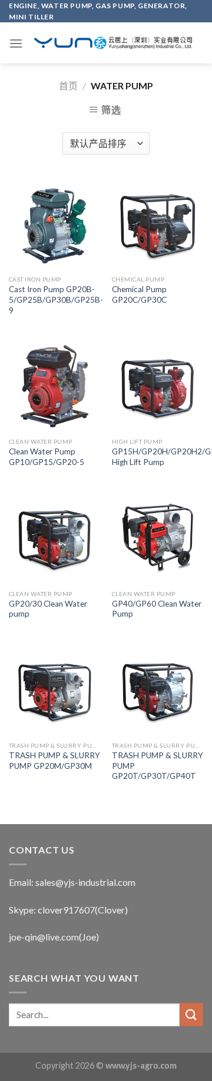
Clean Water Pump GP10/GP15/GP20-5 (46, 457)
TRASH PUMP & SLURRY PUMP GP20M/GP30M (54, 761)
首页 (68, 85)
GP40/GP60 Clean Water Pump (156, 609)
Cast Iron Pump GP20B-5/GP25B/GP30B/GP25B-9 (56, 299)
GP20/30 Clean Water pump (48, 609)
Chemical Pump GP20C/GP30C (139, 294)
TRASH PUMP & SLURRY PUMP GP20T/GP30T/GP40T (157, 766)
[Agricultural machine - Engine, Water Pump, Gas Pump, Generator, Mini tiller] (113, 43)
